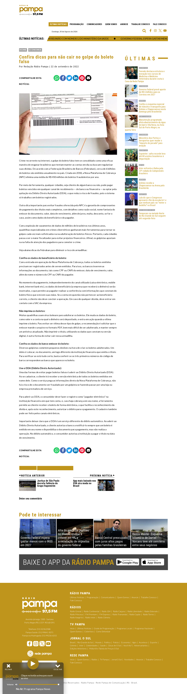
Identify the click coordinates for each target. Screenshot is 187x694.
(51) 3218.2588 (43, 629)
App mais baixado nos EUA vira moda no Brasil (84, 483)
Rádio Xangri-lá (76, 617)
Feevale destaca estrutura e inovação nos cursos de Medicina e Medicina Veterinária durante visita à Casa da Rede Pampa (145, 76)
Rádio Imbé (90, 617)
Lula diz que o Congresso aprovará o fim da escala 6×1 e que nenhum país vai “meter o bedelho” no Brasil (152, 201)
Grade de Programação (104, 628)
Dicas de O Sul (114, 645)
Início (72, 628)
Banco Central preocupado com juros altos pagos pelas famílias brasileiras (111, 541)
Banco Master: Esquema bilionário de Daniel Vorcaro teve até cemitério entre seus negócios (148, 539)
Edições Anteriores (78, 648)
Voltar (28, 468)
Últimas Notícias (58, 24)
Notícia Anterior (33, 475)
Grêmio (73, 645)
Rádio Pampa (31, 10)
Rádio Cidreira (104, 617)
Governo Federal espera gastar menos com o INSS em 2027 (148, 38)
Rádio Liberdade (134, 611)
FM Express (104, 614)
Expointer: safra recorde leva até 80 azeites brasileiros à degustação (152, 156)
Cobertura (89, 631)
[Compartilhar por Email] (88, 78)
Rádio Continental (91, 611)
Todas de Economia (55, 468)
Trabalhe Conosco (140, 24)
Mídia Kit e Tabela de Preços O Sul (104, 648)
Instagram (155, 30)
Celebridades (92, 645)
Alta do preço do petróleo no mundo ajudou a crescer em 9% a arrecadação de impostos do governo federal (73, 538)
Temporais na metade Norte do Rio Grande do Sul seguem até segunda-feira (152, 216)
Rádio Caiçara (119, 611)
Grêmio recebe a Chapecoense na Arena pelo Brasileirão (151, 185)
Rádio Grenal (75, 611)
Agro (134, 642)
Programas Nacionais (144, 628)
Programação (77, 24)
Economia (35, 50)
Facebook (150, 30)
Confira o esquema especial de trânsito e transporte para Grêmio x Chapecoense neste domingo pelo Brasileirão (152, 108)
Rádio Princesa (76, 614)
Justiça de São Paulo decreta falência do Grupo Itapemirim (48, 483)
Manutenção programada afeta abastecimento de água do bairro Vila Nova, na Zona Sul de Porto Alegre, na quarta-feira (145, 125)
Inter (81, 645)
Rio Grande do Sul (85, 642)
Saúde (103, 645)
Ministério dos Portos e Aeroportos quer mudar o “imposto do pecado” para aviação (150, 142)
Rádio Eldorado (151, 611)
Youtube (165, 30)
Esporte (153, 642)
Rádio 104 (106, 611)
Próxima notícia (101, 475)
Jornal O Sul (116, 659)
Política (107, 642)
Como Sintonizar (103, 631)
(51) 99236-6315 (49, 635)
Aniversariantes (141, 645)
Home (23, 50)
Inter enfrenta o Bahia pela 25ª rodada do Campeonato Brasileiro (151, 171)
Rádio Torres (148, 614)
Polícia (116, 642)
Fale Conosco (160, 24)
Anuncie (124, 24)
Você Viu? (127, 645)
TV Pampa (104, 659)
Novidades (129, 659)
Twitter (160, 30)
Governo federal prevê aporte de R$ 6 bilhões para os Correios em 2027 (152, 92)
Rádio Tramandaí (119, 614)
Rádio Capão (134, 614)
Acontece (143, 642)
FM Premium (91, 614)
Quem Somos (111, 24)
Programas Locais (124, 628)
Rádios (94, 659)
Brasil (72, 642)
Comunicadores (94, 24)
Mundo (98, 642)
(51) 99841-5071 (45, 632)
